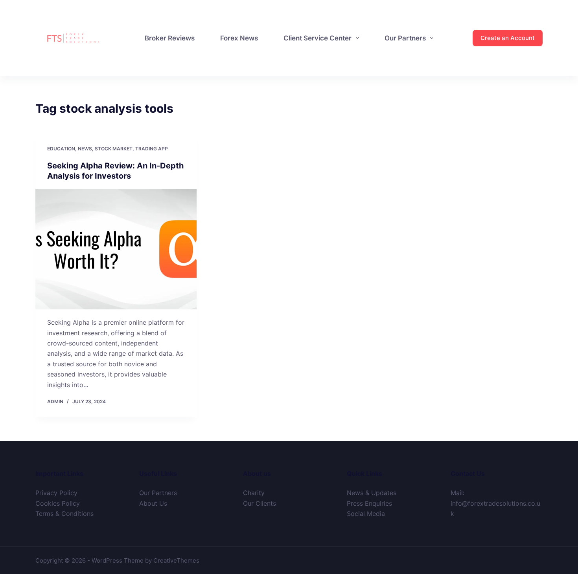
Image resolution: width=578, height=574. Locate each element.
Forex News (239, 38)
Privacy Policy (56, 493)
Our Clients (259, 503)
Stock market (114, 149)
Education (61, 149)
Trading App (151, 149)
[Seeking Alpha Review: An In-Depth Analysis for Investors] (116, 249)
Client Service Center (317, 38)
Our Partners (405, 38)
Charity (254, 493)
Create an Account (507, 38)
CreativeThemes (176, 560)
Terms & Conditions (64, 513)
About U (151, 503)
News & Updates (371, 493)
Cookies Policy (57, 503)
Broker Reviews (170, 38)
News (85, 149)
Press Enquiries (369, 503)
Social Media (366, 513)
